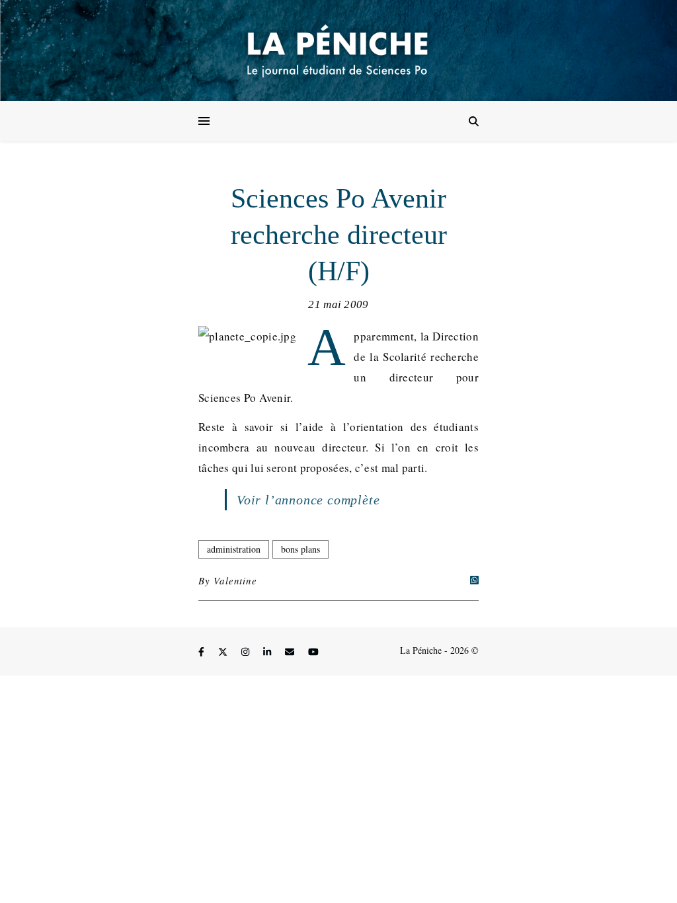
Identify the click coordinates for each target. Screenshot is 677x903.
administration (233, 549)
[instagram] (246, 652)
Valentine (235, 580)
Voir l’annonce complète (308, 499)
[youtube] (313, 652)
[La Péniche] (338, 50)
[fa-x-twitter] (224, 652)
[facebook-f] (202, 652)
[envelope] (291, 652)
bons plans (300, 549)
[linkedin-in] (268, 652)
